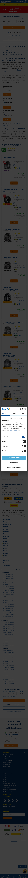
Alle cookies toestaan (14, 457)
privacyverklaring (14, 430)
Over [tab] (23, 413)
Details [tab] (14, 413)
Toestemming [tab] (5, 413)
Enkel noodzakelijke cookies (14, 467)
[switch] (24, 441)
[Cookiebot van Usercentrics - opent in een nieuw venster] (20, 409)
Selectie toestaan (14, 462)
